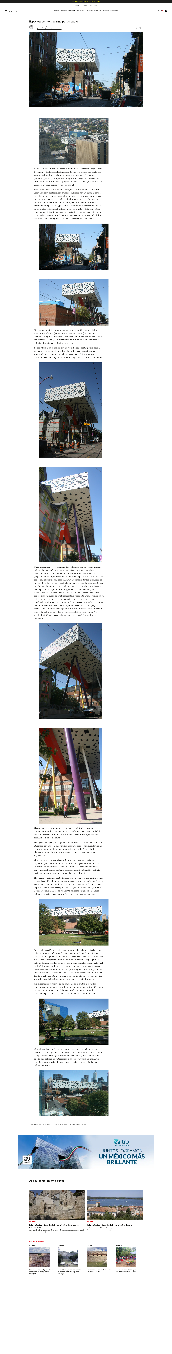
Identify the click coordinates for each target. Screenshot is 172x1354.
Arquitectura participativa (39, 1124)
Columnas (32, 1221)
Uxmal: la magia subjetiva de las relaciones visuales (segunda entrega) (69, 1272)
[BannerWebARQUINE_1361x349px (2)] (86, 1169)
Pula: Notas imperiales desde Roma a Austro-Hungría (109, 1225)
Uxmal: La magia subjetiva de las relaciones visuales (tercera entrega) (41, 1272)
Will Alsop (84, 1124)
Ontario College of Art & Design (72, 1124)
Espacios (60, 1124)
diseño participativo (52, 1124)
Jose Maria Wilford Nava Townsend (49, 29)
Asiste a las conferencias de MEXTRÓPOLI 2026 (86, 1)
